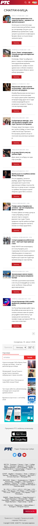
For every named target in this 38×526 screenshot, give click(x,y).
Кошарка (19, 474)
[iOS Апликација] (19, 413)
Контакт (10, 505)
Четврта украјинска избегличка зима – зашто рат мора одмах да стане (23, 242)
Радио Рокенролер (17, 500)
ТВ (4, 489)
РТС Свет (27, 489)
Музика (32, 480)
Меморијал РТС (26, 477)
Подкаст (29, 469)
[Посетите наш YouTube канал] (24, 455)
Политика (13, 464)
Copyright (17, 518)
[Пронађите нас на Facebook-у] (19, 455)
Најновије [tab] (6, 353)
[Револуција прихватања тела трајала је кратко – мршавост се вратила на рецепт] (7, 19)
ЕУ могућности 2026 (24, 469)
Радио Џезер (22, 502)
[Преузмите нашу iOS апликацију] (19, 433)
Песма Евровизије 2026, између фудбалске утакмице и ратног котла (23, 303)
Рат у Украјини (22, 467)
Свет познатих (27, 482)
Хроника (13, 466)
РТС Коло (7, 492)
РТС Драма (11, 491)
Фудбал (11, 474)
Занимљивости (23, 480)
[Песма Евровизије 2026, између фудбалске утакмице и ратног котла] (7, 302)
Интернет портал (23, 506)
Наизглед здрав (19, 486)
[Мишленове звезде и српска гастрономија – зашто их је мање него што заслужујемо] (7, 87)
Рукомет (5, 475)
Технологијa (9, 482)
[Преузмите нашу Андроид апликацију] (19, 439)
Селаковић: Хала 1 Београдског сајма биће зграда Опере (13, 381)
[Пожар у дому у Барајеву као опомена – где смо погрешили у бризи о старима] (7, 206)
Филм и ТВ (15, 483)
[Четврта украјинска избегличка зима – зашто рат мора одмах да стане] (7, 240)
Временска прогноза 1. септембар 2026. (13, 399)
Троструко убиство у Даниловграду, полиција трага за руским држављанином (14, 391)
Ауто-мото (31, 475)
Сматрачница (19, 469)
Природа (30, 483)
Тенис (26, 474)
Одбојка (32, 474)
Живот (13, 480)
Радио (5, 497)
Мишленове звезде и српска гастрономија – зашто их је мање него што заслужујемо (23, 88)
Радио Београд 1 (15, 497)
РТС (5, 505)
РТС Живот (21, 491)
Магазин (6, 480)
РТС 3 (20, 489)
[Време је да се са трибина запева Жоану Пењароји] (7, 174)
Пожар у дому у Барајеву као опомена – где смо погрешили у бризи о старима (23, 208)
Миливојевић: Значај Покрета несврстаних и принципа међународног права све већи (12, 373)
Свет (26, 464)
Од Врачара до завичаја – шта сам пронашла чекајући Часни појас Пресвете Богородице (22, 122)
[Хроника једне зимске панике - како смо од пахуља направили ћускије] (7, 275)
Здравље (7, 483)
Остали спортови (13, 477)
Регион (20, 464)
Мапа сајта (29, 511)
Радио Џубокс (30, 500)
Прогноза (8, 347)
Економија (29, 466)
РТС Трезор (16, 492)
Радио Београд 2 (28, 497)
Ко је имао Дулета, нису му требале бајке (21, 153)
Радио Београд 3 (11, 499)
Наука (23, 483)
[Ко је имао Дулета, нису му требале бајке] (7, 153)
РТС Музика (26, 492)
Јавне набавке (29, 505)
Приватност (8, 518)
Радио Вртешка (10, 502)
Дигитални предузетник (10, 484)
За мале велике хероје (27, 484)
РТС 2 (14, 489)
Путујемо (18, 482)
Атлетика (23, 475)
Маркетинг (18, 505)
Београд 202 (23, 499)
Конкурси (12, 506)
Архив (30, 502)
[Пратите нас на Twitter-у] (15, 455)
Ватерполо (14, 475)
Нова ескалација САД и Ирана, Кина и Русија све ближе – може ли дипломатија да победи (14, 364)
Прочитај (16, 43)
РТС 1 (9, 489)
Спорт (4, 474)
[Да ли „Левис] (7, 53)
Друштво (21, 466)
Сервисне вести (8, 469)
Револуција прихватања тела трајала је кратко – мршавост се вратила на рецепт (23, 20)
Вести (6, 464)
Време (31, 467)
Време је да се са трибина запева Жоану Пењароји (23, 175)
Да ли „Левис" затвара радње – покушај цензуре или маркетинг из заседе (23, 54)
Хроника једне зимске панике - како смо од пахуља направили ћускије (22, 276)
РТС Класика (31, 491)
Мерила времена (9, 467)
